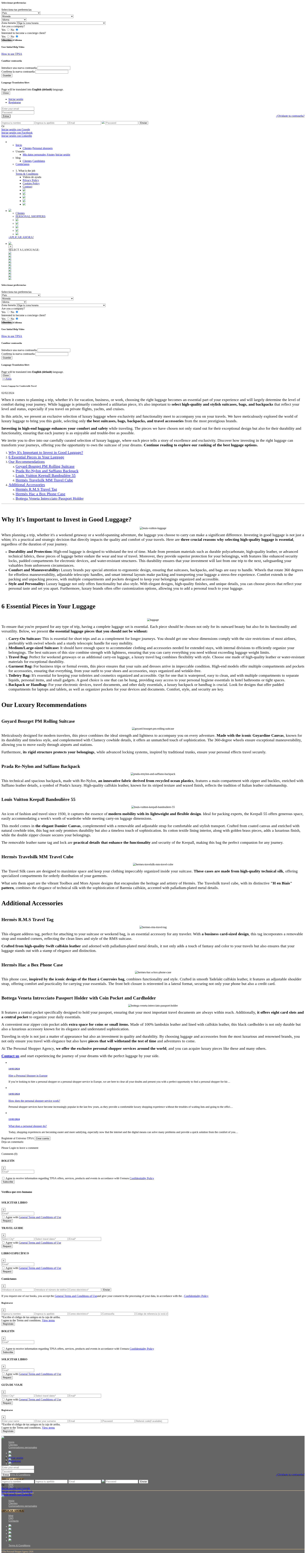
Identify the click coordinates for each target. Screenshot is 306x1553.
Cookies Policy (31, 183)
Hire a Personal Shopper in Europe (27, 1075)
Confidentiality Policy (142, 1178)
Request (7, 1220)
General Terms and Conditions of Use (40, 1217)
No (13, 29)
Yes (3, 29)
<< (7, 378)
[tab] (15, 99)
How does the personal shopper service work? (34, 1100)
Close (6, 93)
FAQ (10, 1518)
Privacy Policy (31, 180)
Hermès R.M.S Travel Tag (36, 489)
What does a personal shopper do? (27, 1126)
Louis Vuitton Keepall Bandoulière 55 (46, 475)
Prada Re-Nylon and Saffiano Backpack (47, 471)
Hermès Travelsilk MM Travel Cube (44, 480)
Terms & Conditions (27, 173)
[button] (32, 177)
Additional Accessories (26, 484)
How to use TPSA (11, 53)
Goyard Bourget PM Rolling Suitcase (45, 466)
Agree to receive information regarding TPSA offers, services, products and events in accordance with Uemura (79, 1178)
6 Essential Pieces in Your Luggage (36, 457)
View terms (48, 1320)
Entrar (6, 116)
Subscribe (8, 1181)
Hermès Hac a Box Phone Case (40, 494)
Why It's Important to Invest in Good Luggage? (45, 452)
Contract (27, 186)
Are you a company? (13, 26)
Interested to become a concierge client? (23, 33)
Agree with (33, 1217)
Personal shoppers (42, 148)
